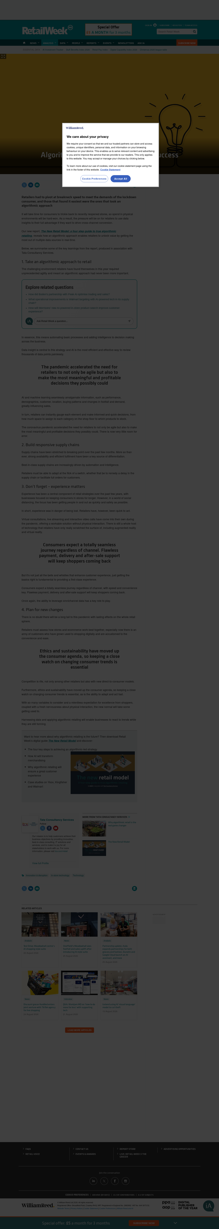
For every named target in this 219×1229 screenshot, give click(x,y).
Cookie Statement (110, 169)
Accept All (120, 178)
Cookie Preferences (94, 178)
